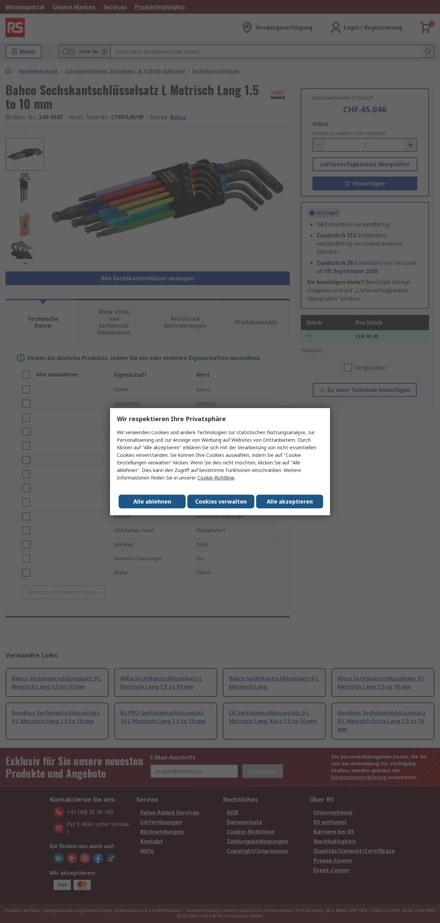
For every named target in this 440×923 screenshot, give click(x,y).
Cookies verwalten (221, 501)
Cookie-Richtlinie (215, 477)
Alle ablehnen (152, 501)
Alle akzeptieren (290, 501)
